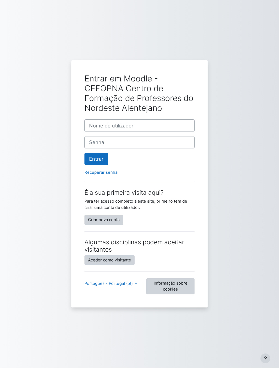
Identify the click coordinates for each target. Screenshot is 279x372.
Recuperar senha (100, 172)
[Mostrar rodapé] (265, 358)
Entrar (96, 159)
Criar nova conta (104, 219)
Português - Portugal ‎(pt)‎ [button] (109, 283)
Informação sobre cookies (170, 286)
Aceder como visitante (109, 260)
